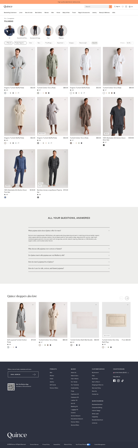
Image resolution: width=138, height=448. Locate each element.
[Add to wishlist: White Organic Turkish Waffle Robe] (98, 50)
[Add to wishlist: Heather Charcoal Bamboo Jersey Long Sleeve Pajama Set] (65, 152)
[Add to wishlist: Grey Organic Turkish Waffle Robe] (65, 100)
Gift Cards (53, 384)
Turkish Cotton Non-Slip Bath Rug (110, 341)
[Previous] (121, 298)
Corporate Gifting (97, 407)
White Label (95, 413)
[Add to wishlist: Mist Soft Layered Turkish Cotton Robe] (33, 305)
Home (51, 378)
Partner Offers (54, 388)
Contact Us (95, 394)
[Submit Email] (34, 374)
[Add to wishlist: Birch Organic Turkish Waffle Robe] (32, 100)
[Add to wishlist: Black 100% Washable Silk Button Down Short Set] (131, 100)
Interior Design (96, 410)
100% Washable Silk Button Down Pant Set (15, 191)
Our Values (74, 381)
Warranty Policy (96, 388)
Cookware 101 (75, 397)
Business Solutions (97, 404)
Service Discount (75, 415)
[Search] (110, 6)
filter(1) (9, 42)
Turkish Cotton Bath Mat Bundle (81, 340)
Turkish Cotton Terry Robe (46, 88)
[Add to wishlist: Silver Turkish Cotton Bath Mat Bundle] (96, 305)
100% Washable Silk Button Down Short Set (114, 139)
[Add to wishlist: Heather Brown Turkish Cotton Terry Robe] (98, 100)
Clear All (94, 42)
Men (51, 372)
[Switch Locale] (130, 7)
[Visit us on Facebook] (114, 380)
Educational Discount (77, 418)
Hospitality (95, 416)
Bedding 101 (74, 406)
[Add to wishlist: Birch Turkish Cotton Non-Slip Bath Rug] (128, 305)
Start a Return (96, 381)
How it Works (74, 378)
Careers (73, 412)
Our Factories (75, 384)
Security (94, 391)
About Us (73, 372)
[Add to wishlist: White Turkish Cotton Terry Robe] (131, 50)
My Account (95, 372)
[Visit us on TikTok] (122, 380)
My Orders (95, 378)
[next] (127, 298)
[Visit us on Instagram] (118, 380)
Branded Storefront (97, 420)
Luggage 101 (74, 409)
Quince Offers (75, 425)
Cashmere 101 (75, 394)
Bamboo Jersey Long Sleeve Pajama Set (49, 191)
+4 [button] (18, 93)
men (5, 18)
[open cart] (126, 7)
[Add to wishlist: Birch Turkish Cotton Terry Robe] (64, 305)
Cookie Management (99, 444)
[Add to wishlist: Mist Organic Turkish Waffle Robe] (32, 50)
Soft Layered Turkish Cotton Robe (17, 341)
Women (52, 375)
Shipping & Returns (97, 384)
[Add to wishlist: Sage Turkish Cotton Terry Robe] (65, 50)
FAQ (93, 375)
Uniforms (94, 423)
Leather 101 (74, 400)
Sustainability (74, 388)
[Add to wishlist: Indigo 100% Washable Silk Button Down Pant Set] (32, 152)
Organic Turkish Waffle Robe (14, 88)
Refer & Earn (74, 375)
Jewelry (52, 381)
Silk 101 (73, 403)
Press (72, 391)
